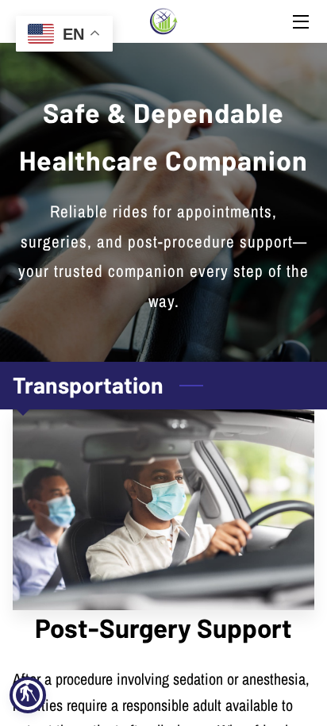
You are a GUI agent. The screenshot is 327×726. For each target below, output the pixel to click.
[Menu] (300, 22)
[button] (28, 695)
